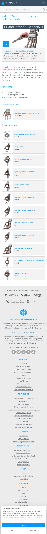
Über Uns (23, 483)
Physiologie (23, 394)
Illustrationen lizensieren (23, 476)
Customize (33, 530)
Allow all (23, 525)
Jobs (23, 493)
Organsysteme (23, 439)
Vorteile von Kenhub (23, 459)
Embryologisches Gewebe (23, 442)
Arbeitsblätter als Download (23, 456)
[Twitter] (28, 352)
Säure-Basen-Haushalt (23, 424)
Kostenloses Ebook (23, 453)
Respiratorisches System (23, 416)
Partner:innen (23, 490)
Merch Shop (23, 479)
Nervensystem (23, 404)
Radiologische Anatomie (23, 390)
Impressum (23, 499)
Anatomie (23, 359)
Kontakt (23, 496)
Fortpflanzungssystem (23, 427)
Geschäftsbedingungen (23, 502)
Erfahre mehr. (37, 328)
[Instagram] (23, 352)
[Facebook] (13, 352)
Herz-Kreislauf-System (23, 407)
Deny (13, 530)
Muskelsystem (23, 401)
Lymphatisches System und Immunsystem (23, 410)
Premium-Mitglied (10, 70)
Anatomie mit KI (23, 465)
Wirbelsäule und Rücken (23, 372)
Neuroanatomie (23, 384)
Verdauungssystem (23, 419)
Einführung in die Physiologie (23, 398)
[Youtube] (18, 352)
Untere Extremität (23, 369)
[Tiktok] (33, 352)
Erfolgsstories (23, 462)
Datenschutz (23, 505)
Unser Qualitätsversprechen (23, 319)
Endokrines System (23, 413)
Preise (23, 473)
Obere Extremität (23, 366)
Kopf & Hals (23, 381)
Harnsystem (23, 421)
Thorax (23, 375)
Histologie (23, 432)
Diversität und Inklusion (23, 332)
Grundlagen (23, 363)
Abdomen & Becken (23, 378)
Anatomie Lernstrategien (23, 450)
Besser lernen (23, 446)
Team (23, 487)
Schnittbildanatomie (23, 387)
